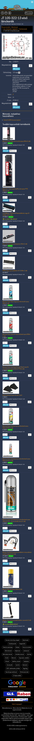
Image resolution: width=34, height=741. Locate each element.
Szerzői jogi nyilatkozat (11, 672)
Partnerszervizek (24, 672)
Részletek (13, 150)
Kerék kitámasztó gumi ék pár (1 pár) (12, 395)
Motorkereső (8, 650)
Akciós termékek (27, 647)
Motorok (14, 658)
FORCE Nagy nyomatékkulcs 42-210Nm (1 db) (15, 270)
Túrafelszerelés (12, 643)
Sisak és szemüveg (7, 647)
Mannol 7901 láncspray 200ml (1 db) (12, 589)
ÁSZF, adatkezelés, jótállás (13, 668)
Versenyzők (10, 665)
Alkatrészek (14, 27)
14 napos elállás (17, 675)
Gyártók (18, 665)
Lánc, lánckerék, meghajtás (10, 29)
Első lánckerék (23, 29)
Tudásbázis (26, 661)
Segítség (25, 668)
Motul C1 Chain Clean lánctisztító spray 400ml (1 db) (16, 141)
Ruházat (17, 647)
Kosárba (17, 69)
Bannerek (25, 665)
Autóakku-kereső (19, 654)
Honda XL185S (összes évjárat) (12, 120)
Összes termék (6, 27)
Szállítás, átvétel (16, 661)
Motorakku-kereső (7, 654)
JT (13, 94)
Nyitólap (29, 654)
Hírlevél (7, 661)
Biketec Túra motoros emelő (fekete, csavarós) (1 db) (17, 620)
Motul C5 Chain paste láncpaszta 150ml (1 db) (15, 244)
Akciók (6, 658)
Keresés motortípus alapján (12, 640)
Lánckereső (26, 650)
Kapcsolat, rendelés (24, 658)
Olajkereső (17, 650)
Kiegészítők (22, 643)
